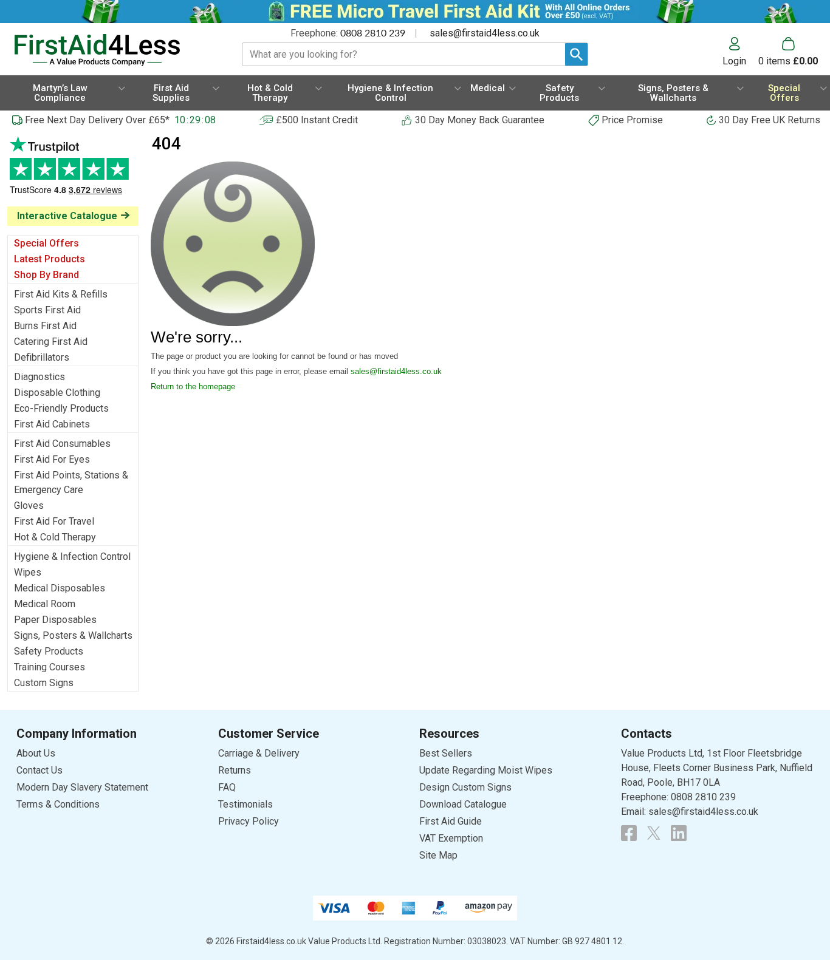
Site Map (438, 855)
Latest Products (49, 259)
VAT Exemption (451, 838)
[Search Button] (576, 54)
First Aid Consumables (62, 443)
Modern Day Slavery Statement (82, 787)
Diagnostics (39, 377)
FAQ (227, 787)
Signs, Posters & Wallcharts (73, 635)
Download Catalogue (463, 804)
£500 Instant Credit (317, 120)
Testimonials (73, 171)
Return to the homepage (193, 386)
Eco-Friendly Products (61, 408)
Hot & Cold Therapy (55, 537)
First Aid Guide (450, 821)
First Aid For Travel (54, 521)
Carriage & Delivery (259, 753)
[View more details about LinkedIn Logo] (679, 833)
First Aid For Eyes (52, 459)
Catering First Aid (50, 341)
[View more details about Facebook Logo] (629, 833)
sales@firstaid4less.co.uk (485, 33)
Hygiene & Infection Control (72, 556)
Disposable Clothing (57, 392)
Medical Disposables (59, 588)
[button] (740, 51)
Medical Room (44, 604)
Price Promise (632, 120)
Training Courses (49, 667)
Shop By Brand (46, 275)
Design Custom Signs (465, 787)
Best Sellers (445, 753)
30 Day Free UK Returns (769, 120)
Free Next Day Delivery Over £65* (97, 120)
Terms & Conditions (58, 804)
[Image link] (654, 833)
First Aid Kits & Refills (61, 294)
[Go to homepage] (113, 50)
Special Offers (46, 243)
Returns (234, 770)
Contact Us (39, 770)
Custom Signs (44, 683)
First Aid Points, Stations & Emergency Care (71, 482)
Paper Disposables (55, 619)
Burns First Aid (45, 326)
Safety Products (48, 651)
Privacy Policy (248, 821)
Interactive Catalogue (67, 216)
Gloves (29, 505)
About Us (35, 753)
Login (734, 60)
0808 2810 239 (372, 33)
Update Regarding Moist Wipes (485, 770)
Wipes (27, 572)
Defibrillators (41, 357)
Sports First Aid (47, 310)
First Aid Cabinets (52, 424)
